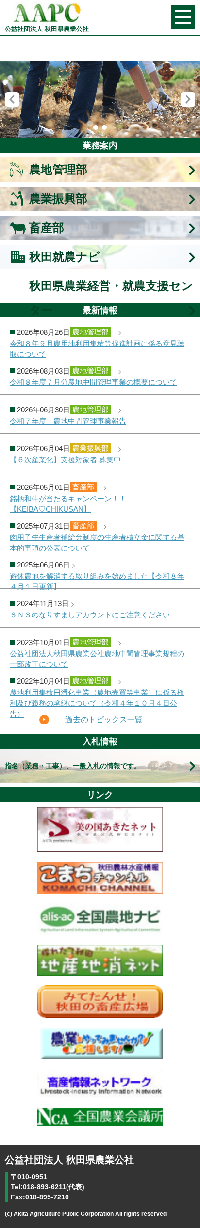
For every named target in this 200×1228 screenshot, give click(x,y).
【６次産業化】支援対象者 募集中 (65, 460)
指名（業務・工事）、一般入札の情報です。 (73, 766)
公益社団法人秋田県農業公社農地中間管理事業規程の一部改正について (97, 658)
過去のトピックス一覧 (104, 719)
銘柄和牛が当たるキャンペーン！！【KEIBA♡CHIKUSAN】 (68, 503)
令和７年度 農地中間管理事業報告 (68, 421)
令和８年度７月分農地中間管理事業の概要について (93, 382)
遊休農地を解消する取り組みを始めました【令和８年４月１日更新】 (97, 580)
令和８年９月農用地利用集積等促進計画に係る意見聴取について (97, 348)
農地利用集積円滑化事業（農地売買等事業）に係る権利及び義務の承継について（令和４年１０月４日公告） (97, 697)
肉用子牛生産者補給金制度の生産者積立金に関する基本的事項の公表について (97, 542)
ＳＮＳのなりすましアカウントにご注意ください (90, 615)
